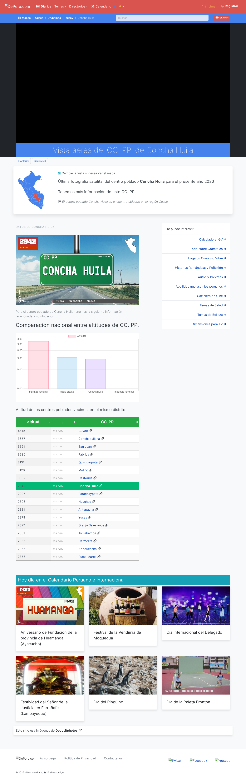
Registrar (231, 6)
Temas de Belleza (210, 315)
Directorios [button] (77, 6)
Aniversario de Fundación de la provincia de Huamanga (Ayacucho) (49, 638)
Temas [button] (59, 6)
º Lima (208, 6)
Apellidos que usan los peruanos (200, 286)
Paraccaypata (88, 494)
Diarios (45, 6)
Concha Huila (88, 486)
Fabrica (83, 454)
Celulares (223, 17)
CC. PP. (108, 422)
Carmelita (85, 541)
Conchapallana (89, 439)
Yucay (69, 17)
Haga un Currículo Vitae (206, 258)
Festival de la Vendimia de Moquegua (117, 635)
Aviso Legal (48, 758)
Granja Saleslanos (91, 525)
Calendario (103, 6)
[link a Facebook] (198, 760)
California (85, 478)
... (64, 422)
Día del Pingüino (108, 702)
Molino (83, 470)
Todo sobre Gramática (207, 249)
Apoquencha (87, 549)
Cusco (39, 17)
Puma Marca (87, 557)
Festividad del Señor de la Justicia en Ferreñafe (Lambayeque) (44, 708)
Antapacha (86, 509)
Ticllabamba (87, 533)
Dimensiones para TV (208, 324)
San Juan (85, 446)
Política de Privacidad (80, 758)
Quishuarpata (88, 462)
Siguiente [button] (39, 161)
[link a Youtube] (222, 760)
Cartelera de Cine (210, 296)
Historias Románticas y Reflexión (199, 268)
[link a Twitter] (175, 760)
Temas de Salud (212, 305)
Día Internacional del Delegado (194, 632)
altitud (33, 422)
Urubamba (54, 17)
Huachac (84, 502)
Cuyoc (83, 431)
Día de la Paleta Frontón (188, 702)
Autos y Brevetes (211, 277)
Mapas (26, 17)
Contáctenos (113, 758)
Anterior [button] (24, 161)
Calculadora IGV (211, 239)
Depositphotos (67, 730)
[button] (119, 6)
